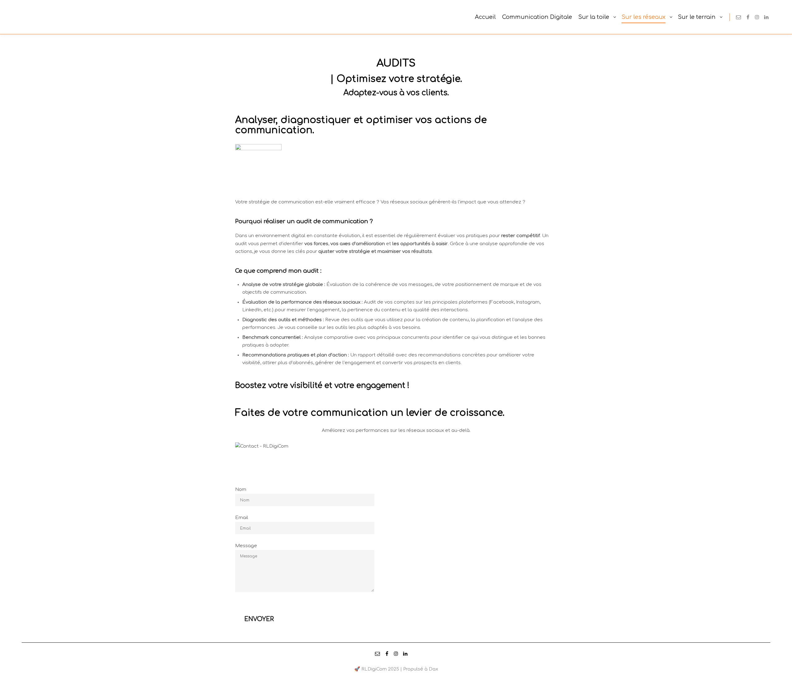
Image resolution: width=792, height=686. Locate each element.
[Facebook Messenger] (776, 17)
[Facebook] (748, 17)
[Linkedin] (766, 17)
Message (246, 545)
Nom (240, 489)
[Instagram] (757, 17)
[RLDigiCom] (27, 17)
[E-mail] (738, 17)
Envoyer (259, 606)
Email (241, 517)
